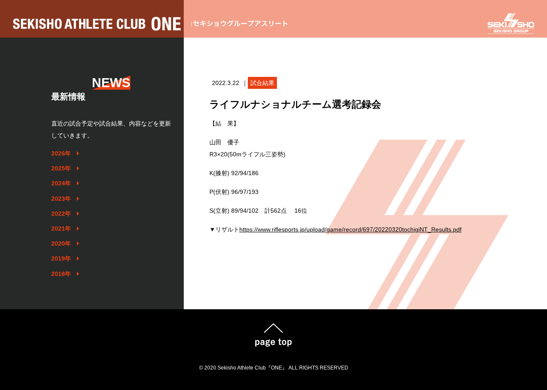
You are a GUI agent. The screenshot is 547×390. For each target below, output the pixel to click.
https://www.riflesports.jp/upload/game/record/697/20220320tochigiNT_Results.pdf (350, 229)
